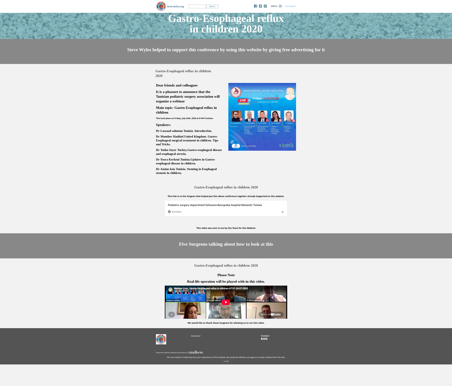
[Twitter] (260, 6)
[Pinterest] (265, 6)
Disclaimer (196, 336)
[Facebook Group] (256, 6)
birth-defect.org (175, 6)
